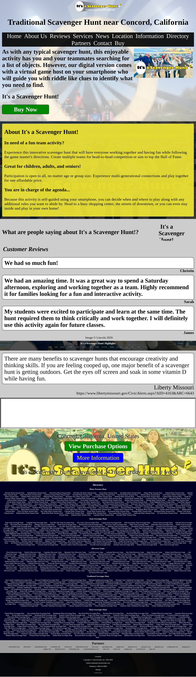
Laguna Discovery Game (177, 563)
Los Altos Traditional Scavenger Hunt (177, 584)
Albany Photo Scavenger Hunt (135, 622)
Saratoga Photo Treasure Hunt (141, 511)
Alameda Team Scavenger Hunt (123, 545)
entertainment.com (41, 647)
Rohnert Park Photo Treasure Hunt (27, 513)
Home (14, 36)
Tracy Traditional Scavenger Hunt (80, 587)
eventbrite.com (55, 647)
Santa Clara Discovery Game (172, 569)
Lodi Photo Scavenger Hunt (121, 624)
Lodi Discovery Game (96, 552)
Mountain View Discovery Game (75, 552)
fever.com (95, 647)
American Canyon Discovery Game (118, 571)
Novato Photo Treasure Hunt (16, 502)
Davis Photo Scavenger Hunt (148, 621)
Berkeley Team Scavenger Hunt (118, 526)
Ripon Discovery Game (154, 552)
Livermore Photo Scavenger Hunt (178, 615)
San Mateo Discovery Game (129, 565)
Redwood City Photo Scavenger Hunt (24, 630)
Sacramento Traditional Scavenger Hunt (161, 585)
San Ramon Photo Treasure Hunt (113, 502)
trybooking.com (74, 649)
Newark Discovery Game (59, 561)
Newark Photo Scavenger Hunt (61, 633)
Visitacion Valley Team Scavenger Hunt (98, 543)
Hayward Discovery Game (182, 561)
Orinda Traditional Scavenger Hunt (163, 606)
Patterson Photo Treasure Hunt (22, 504)
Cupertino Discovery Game (53, 552)
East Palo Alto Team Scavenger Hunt (62, 523)
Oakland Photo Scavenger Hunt (161, 613)
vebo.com (106, 649)
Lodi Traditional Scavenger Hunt (76, 585)
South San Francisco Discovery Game (51, 560)
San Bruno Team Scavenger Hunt (31, 539)
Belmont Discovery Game (141, 571)
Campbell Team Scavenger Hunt (36, 523)
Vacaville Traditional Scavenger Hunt (20, 595)
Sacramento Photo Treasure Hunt (118, 511)
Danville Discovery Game (111, 569)
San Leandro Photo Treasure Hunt (120, 513)
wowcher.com (140, 649)
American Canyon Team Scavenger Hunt (125, 530)
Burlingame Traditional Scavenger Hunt (135, 589)
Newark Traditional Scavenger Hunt (46, 589)
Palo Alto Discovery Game (159, 560)
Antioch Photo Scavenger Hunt (54, 619)
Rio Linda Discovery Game (143, 556)
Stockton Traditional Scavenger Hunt (38, 584)
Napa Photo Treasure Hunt (164, 506)
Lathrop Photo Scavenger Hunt (121, 632)
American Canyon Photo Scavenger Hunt (34, 633)
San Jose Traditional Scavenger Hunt (58, 604)
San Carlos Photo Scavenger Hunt (100, 630)
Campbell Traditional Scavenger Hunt (30, 604)
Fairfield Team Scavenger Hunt (175, 530)
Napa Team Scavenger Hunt (14, 523)
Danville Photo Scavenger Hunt (76, 630)
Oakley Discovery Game (124, 556)
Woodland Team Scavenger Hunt (77, 528)
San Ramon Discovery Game (161, 571)
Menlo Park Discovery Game (47, 565)
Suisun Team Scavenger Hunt (70, 535)
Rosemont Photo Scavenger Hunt (136, 628)
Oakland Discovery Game (36, 563)
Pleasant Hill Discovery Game (99, 563)
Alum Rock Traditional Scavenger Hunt (79, 602)
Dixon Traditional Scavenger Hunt (158, 580)
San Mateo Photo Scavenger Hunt (98, 632)
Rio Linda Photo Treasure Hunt (52, 509)
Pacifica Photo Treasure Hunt (169, 509)
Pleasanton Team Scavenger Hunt (162, 524)
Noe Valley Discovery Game (141, 561)
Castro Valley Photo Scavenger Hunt (168, 624)
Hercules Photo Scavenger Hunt (117, 617)
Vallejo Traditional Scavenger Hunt (100, 593)
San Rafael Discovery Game (67, 558)
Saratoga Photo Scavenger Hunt (64, 622)
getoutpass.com (107, 647)
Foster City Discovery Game (75, 571)
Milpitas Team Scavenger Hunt (55, 541)
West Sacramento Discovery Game (52, 571)
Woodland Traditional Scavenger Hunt (53, 606)
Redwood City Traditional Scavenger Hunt (169, 582)
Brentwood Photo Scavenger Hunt (151, 626)
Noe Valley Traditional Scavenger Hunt (177, 600)
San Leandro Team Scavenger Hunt (32, 532)
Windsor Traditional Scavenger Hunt (18, 593)
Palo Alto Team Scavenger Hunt (166, 528)
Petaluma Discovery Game (67, 554)
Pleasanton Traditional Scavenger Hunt (167, 604)
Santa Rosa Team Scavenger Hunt (175, 543)
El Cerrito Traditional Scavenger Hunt (164, 596)
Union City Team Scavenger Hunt (94, 526)
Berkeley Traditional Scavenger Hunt (29, 587)
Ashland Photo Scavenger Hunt (160, 628)
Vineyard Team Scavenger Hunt (72, 530)
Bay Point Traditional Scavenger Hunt (163, 589)
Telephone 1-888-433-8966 (98, 666)
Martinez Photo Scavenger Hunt (16, 635)
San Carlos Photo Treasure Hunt (178, 500)
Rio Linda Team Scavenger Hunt (21, 524)
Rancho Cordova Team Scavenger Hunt (74, 545)
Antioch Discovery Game (66, 556)
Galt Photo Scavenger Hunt (123, 630)
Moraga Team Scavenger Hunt (45, 524)
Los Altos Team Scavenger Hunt (69, 526)
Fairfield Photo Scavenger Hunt (77, 619)
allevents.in (27, 647)
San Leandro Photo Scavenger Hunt (38, 613)
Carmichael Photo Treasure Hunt (38, 498)
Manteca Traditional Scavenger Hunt (83, 596)
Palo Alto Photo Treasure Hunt (38, 502)
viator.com (116, 649)
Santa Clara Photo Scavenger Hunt (153, 615)
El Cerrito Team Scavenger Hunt (90, 534)
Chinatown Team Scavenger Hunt (51, 537)
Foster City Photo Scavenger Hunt (99, 615)
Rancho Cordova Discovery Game (22, 558)
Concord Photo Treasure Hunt (102, 496)
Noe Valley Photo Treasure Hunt (51, 511)
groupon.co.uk (146, 647)
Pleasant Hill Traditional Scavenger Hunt (75, 595)
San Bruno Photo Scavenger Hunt (80, 626)
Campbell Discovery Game (48, 569)
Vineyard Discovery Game (120, 563)
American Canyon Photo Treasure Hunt (57, 495)
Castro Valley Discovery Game (154, 567)
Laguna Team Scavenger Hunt (111, 523)
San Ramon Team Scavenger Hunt (105, 541)
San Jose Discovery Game (149, 565)
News (102, 36)
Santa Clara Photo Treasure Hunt (30, 495)
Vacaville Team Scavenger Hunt (100, 545)
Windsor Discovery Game (174, 567)
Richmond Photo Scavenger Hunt (45, 615)
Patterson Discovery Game (28, 569)
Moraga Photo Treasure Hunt (155, 500)
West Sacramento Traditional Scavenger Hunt (118, 591)
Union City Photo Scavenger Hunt (79, 621)
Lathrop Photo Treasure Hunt (172, 496)
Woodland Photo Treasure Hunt (62, 498)
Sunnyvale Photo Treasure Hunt (144, 513)
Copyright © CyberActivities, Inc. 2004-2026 (98, 660)
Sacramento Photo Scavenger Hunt (110, 635)
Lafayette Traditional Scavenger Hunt (51, 585)
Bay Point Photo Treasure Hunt (128, 495)
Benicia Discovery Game (107, 554)
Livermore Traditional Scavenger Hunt (139, 604)
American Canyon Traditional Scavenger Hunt (148, 598)
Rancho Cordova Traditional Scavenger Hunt (48, 602)
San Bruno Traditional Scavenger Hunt (61, 591)
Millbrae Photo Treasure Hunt (96, 513)
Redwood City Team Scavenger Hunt (126, 543)
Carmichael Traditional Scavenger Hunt (119, 584)
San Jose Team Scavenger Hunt (46, 543)
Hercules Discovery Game (162, 561)
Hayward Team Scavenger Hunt (138, 534)
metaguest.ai (186, 647)
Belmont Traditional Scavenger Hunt (66, 598)
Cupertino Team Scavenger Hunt (75, 537)
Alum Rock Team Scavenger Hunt (104, 539)
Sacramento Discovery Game (117, 560)
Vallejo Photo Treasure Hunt (20, 507)
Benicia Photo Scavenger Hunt (143, 624)
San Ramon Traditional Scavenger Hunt (111, 604)
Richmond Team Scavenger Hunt (162, 534)
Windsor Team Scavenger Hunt (147, 545)
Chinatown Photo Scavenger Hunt (173, 632)
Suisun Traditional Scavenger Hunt (109, 596)
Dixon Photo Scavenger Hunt (144, 630)
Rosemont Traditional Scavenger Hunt (73, 589)
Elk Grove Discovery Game (92, 567)
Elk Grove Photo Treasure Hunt (137, 502)
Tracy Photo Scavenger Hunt (61, 628)
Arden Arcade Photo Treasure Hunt (148, 496)
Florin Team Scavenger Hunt (66, 524)
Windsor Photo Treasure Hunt (31, 496)
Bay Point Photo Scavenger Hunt (89, 613)
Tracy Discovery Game (158, 563)
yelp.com (152, 649)
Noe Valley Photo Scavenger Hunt (180, 633)
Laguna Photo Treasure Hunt (86, 507)
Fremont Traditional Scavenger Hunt (44, 593)
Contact (103, 43)
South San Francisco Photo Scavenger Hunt (162, 622)
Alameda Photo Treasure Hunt (81, 515)
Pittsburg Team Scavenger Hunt (128, 539)
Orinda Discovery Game (87, 558)
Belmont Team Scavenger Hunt (82, 532)
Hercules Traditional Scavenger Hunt (163, 602)
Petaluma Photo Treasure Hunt (91, 504)
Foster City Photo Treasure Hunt (74, 506)
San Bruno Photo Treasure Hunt (100, 509)
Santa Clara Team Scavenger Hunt (58, 532)
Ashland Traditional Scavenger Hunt (177, 598)
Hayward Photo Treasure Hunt (131, 507)
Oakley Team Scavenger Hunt (104, 532)
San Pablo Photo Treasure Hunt (98, 506)
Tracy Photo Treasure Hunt (144, 506)
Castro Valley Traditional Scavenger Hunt (51, 582)
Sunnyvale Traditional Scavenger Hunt (23, 582)
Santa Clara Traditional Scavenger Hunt (159, 595)
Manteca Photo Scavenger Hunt (124, 619)
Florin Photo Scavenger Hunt (26, 632)
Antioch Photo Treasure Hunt (16, 500)
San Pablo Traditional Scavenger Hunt (80, 582)
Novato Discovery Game (105, 556)
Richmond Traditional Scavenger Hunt (130, 587)
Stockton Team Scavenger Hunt (32, 541)
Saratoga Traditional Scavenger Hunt (158, 587)
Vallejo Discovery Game (140, 563)
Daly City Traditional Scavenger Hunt (44, 600)
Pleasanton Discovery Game (172, 554)
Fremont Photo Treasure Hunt (123, 509)
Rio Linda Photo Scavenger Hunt (49, 624)
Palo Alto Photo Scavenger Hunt (126, 626)
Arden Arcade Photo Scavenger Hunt (150, 619)
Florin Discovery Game (130, 569)
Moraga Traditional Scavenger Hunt (17, 600)
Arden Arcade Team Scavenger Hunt (98, 530)
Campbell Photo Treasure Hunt (85, 498)
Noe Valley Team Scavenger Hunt (45, 526)
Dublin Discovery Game (79, 561)
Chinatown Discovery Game (69, 569)
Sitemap (98, 669)
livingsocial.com (172, 647)
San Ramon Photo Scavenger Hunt (111, 628)
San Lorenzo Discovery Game (150, 569)
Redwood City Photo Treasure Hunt (142, 504)
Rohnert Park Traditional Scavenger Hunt (109, 582)
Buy (120, 43)
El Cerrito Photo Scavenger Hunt (54, 621)
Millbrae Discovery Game (46, 556)
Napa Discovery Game (28, 560)
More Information (98, 458)
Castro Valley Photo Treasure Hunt (76, 509)
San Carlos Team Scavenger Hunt (88, 523)
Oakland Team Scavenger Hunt (151, 543)
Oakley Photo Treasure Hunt (69, 504)
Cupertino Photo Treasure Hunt (104, 515)
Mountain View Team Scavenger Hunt (143, 537)
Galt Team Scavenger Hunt (98, 537)
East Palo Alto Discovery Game (129, 558)
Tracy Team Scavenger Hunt (144, 528)
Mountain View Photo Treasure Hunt (78, 496)
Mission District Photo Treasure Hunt (110, 498)
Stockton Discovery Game (87, 554)
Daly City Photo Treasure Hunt (28, 511)
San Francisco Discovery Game (100, 561)
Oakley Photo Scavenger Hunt (103, 621)
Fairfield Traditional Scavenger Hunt (95, 600)
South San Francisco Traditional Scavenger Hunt (104, 589)
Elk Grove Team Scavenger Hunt (116, 524)
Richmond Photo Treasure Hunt (167, 504)
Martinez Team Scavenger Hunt (160, 541)
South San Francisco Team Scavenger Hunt (133, 541)
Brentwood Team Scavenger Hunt (47, 535)
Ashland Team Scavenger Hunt (49, 530)
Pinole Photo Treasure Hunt (96, 511)
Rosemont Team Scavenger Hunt (22, 535)
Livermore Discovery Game (91, 569)
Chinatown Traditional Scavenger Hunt (132, 585)
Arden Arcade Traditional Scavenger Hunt (103, 585)
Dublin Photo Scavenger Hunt (62, 635)
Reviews (60, 36)
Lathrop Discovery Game (85, 556)
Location (122, 36)
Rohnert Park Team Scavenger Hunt (90, 524)
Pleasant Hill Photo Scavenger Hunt (51, 630)
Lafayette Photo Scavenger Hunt (165, 617)
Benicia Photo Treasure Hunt (134, 500)
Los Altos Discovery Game (151, 558)
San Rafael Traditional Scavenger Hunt (38, 598)
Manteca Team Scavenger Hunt (174, 539)
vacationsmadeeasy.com (91, 649)
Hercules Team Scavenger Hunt (153, 532)
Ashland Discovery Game (121, 561)
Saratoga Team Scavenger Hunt (80, 539)
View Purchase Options (98, 446)
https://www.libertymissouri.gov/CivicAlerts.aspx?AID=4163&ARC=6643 (135, 393)
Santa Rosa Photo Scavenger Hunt (18, 617)
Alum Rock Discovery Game (45, 558)
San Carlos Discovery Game (172, 558)
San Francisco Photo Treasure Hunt (174, 495)
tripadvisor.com (60, 649)
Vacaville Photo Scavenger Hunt (38, 628)
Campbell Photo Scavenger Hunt (87, 622)
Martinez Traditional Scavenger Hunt (132, 595)
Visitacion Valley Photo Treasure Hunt (41, 500)
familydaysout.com (82, 647)
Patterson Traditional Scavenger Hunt (127, 593)
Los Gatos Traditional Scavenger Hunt (47, 595)
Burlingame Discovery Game (88, 565)
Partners (81, 43)
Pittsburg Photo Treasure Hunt (53, 496)
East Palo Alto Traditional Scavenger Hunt (72, 593)
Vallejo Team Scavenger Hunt (151, 539)
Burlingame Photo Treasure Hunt (146, 509)
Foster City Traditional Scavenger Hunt (104, 595)
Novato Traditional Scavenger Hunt (153, 593)
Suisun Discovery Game (109, 565)
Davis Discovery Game (14, 552)
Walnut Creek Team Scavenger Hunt (141, 535)
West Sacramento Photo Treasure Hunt (115, 504)
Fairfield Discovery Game (179, 560)
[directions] (98, 432)
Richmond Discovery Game (139, 560)
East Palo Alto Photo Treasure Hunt (84, 493)
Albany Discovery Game (96, 571)
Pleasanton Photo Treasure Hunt (179, 498)
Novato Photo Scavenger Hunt (22, 615)
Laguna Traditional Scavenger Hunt (118, 598)
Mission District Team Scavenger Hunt (178, 532)
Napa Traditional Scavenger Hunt (105, 587)
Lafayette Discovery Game (114, 552)
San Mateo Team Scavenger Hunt (170, 537)
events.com (68, 647)
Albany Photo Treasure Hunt (153, 493)
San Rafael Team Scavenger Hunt (22, 543)
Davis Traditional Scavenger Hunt (70, 600)
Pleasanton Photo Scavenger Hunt (133, 633)
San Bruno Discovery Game (98, 572)
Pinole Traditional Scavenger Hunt (55, 587)
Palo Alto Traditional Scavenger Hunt (57, 596)
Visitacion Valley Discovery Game (37, 561)
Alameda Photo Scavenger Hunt (100, 619)
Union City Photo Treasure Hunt (89, 502)
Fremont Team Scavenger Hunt (166, 526)
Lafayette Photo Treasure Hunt (74, 511)
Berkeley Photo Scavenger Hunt (69, 617)
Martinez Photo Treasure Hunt (42, 507)
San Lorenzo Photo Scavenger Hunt (29, 619)
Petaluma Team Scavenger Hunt (93, 535)
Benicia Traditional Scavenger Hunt (83, 604)
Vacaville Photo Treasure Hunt (82, 495)
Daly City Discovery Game (126, 554)
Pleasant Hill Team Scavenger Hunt (128, 532)
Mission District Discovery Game (149, 554)
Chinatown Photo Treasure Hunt (111, 500)
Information (150, 36)
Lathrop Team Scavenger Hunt (21, 526)
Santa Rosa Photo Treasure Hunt (67, 500)
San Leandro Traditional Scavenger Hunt (19, 580)
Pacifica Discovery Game (32, 552)
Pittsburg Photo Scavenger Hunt (141, 617)
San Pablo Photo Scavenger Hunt (175, 626)
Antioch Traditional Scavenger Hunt (92, 598)
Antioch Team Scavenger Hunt (152, 530)
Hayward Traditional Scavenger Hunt (47, 580)
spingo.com (47, 649)
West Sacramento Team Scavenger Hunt (137, 523)
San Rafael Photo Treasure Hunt (121, 506)
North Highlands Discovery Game (172, 565)
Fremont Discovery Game (163, 556)
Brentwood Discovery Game (14, 561)
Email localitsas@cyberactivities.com (98, 663)
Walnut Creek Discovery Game (175, 552)
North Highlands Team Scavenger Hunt (18, 534)
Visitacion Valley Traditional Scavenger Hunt (134, 606)
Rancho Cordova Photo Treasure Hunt (63, 502)
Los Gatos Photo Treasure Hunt (154, 507)
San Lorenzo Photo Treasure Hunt (46, 504)
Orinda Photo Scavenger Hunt (14, 613)
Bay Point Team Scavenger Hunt (166, 535)
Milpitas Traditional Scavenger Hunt (150, 600)
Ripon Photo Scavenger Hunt (26, 624)
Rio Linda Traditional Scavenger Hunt (135, 602)
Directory (177, 36)
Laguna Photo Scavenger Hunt (27, 626)
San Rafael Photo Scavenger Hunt (137, 613)
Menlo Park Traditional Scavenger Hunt (33, 591)
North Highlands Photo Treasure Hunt (162, 502)
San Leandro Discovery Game (15, 563)
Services (83, 36)
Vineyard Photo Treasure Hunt (105, 495)
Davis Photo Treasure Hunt (89, 500)
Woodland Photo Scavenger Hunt (73, 632)
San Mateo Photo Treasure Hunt (130, 493)
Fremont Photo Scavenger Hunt (39, 635)
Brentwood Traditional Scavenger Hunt (123, 600)
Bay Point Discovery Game (135, 552)
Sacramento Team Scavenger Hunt (142, 526)
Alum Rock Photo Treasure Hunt (60, 493)
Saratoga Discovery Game (132, 567)
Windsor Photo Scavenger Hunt (109, 633)
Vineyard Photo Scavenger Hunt (111, 622)
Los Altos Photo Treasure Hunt (27, 506)
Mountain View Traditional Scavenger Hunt (130, 580)
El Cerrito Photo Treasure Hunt (167, 513)
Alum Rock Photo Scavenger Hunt (98, 624)
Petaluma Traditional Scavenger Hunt (19, 602)
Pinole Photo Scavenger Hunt (103, 626)
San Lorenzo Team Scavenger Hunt (79, 541)
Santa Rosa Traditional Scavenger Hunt (107, 602)
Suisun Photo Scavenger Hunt (156, 633)
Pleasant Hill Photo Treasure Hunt (51, 506)
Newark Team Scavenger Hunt (117, 535)
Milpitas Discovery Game (68, 565)
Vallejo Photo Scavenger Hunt (31, 621)
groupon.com (159, 647)
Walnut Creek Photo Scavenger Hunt (44, 617)
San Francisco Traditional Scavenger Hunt (139, 582)
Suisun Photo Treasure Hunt (134, 498)
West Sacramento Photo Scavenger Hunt (53, 626)
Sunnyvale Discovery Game (57, 563)
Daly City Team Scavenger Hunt (114, 534)
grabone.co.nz (132, 647)
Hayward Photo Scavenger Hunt (85, 635)
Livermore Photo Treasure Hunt (156, 498)
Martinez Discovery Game (47, 554)
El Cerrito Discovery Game (28, 567)
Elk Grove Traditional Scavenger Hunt (175, 591)
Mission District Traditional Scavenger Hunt (22, 585)
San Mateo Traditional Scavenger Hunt (136, 596)
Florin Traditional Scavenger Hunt (106, 606)
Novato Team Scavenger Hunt (163, 523)
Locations (98, 656)
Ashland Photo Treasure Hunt (174, 493)
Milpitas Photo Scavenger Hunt (166, 630)
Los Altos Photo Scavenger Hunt (73, 624)
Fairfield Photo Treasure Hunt (36, 493)
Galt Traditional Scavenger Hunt (21, 589)
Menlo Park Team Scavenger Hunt (52, 528)
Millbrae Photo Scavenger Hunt (134, 635)
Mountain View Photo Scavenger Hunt (172, 621)
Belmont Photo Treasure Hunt (124, 496)
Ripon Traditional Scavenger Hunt (31, 596)
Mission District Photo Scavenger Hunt (147, 632)
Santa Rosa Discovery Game (107, 558)
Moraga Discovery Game (27, 554)
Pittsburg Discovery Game (27, 556)
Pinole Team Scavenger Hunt (119, 537)
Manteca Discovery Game (182, 571)
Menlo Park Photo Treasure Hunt (52, 513)
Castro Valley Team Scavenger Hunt (70, 543)
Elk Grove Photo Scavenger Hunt (85, 633)
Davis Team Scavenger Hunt (169, 545)
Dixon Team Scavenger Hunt (67, 534)
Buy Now (25, 109)
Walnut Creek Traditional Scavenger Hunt (148, 584)
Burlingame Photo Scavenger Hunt (64, 613)
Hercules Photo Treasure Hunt (14, 493)
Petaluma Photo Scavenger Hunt (40, 622)
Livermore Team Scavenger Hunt (56, 539)
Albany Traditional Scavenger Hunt (92, 584)
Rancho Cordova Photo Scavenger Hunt (72, 615)
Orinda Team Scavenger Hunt (27, 537)
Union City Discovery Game (95, 560)
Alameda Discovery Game (112, 567)
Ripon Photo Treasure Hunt (30, 509)
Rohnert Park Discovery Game (50, 567)
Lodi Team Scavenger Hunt (100, 528)
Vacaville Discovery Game (75, 560)
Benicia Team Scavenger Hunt (26, 530)
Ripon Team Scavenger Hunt (139, 524)
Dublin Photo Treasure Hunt (75, 513)
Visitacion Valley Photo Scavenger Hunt (126, 615)
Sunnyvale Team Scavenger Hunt (27, 528)
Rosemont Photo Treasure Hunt (164, 511)
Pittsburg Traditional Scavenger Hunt (101, 580)
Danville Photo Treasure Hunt (126, 515)
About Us (35, 36)
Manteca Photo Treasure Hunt (150, 495)
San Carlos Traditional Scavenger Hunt (148, 591)
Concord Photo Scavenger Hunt (174, 619)
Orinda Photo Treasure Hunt (176, 507)
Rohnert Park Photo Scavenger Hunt (85, 628)
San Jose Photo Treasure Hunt (108, 507)
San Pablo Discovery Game (26, 565)
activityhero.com (14, 647)
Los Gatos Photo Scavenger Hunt (94, 617)
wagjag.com (128, 649)
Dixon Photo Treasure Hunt (108, 493)
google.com (120, 647)
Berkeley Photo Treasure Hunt (64, 507)
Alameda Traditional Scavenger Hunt (88, 591)
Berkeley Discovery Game (71, 567)
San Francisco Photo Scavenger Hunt (160, 635)
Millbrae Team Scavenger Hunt (121, 528)
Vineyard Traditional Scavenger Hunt (74, 580)
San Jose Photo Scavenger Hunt (49, 632)
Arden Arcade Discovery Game (28, 571)
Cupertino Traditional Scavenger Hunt (65, 584)
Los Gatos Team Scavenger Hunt (44, 534)
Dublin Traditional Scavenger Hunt (178, 593)
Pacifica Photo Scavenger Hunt (126, 621)
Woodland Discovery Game (78, 563)
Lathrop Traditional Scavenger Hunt (80, 606)
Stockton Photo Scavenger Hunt (113, 613)
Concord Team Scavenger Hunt (48, 545)
